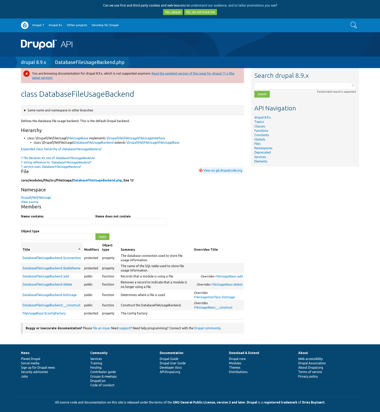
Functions (261, 130)
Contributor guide (103, 372)
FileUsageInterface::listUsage (214, 297)
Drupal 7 (38, 25)
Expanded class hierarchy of (61, 149)
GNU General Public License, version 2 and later (209, 402)
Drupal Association (312, 363)
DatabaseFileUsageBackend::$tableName (51, 268)
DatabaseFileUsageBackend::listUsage (50, 295)
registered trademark (280, 402)
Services (260, 157)
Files (257, 143)
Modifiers (91, 249)
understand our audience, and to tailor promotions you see (233, 5)
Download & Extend (244, 353)
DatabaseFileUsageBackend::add (46, 276)
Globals (259, 139)
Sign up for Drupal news (38, 367)
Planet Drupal (30, 359)
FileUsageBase (78, 138)
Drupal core (237, 359)
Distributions (238, 372)
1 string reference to (56, 162)
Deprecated (262, 152)
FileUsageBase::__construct (213, 307)
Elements (260, 161)
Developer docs (171, 367)
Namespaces (263, 148)
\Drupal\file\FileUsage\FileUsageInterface (135, 138)
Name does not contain (113, 216)
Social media (30, 363)
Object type (30, 231)
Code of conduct (102, 385)
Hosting (96, 367)
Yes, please (173, 12)
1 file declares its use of (57, 158)
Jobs (24, 376)
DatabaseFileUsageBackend (94, 142)
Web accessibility (310, 359)
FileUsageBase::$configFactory (44, 313)
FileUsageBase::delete (226, 284)
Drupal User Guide (173, 363)
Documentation (171, 353)
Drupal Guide (169, 359)
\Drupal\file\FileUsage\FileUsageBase (152, 142)
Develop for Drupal (105, 25)
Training (96, 363)
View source (29, 202)
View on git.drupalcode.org (222, 170)
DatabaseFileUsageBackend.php (89, 62)
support (124, 328)
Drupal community (207, 328)
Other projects (77, 25)
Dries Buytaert (313, 402)
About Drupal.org (310, 367)
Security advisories (34, 372)
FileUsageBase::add (228, 276)
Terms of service (310, 372)
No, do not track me (200, 12)
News (25, 353)
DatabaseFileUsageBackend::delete (47, 284)
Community (99, 353)
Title (52, 250)
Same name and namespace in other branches (60, 110)
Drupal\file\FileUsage (36, 197)
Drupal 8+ (55, 25)
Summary (128, 249)
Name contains (32, 216)
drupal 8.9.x (33, 62)
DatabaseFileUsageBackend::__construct (51, 305)
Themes (234, 367)
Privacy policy (308, 376)
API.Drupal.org (170, 372)
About (303, 353)
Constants (261, 135)
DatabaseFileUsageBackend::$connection (52, 258)
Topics (259, 121)
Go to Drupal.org (24, 25)
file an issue (101, 328)
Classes (259, 126)
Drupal (252, 402)
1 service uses (50, 166)
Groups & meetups (103, 376)
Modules (235, 363)
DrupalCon (97, 381)
